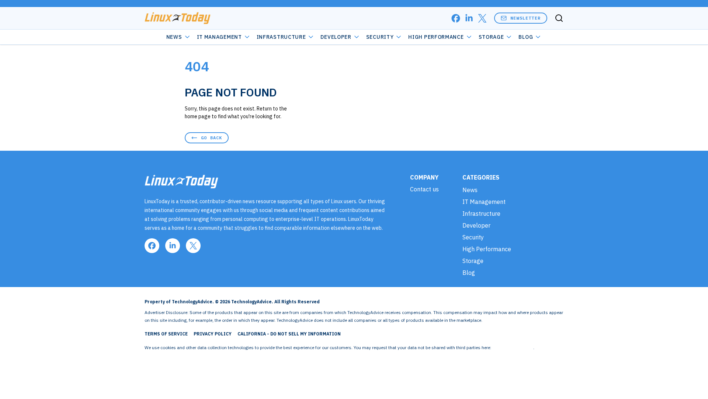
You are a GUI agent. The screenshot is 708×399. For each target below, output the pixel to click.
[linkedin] (469, 18)
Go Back (211, 137)
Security (380, 37)
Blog (525, 37)
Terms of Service (166, 334)
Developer (335, 37)
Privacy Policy (213, 334)
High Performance (436, 37)
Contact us (424, 189)
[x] (482, 18)
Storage (491, 37)
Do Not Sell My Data (512, 347)
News (174, 37)
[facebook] (455, 18)
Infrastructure (281, 37)
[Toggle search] (559, 18)
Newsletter (525, 18)
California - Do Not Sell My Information (289, 334)
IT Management (219, 37)
